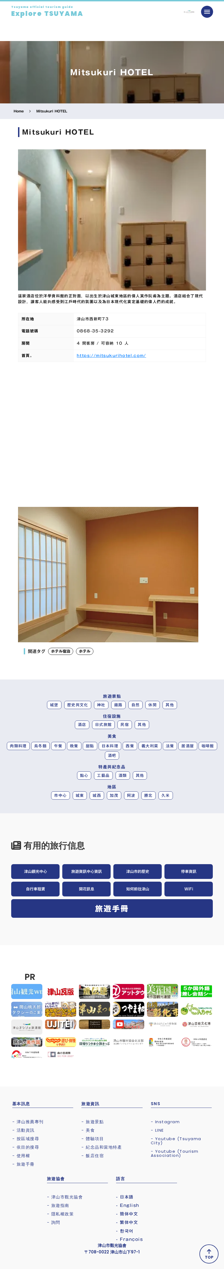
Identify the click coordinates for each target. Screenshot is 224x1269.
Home (19, 111)
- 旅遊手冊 (23, 1164)
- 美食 (88, 1130)
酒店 (82, 724)
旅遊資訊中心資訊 (86, 871)
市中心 (60, 795)
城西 (97, 795)
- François (129, 1239)
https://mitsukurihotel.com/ (111, 355)
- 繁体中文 (127, 1222)
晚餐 (74, 746)
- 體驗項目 (92, 1139)
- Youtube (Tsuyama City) (176, 1141)
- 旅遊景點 (92, 1122)
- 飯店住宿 (92, 1155)
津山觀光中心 (35, 871)
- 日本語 (125, 1197)
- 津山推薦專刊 (28, 1122)
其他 (170, 705)
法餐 (170, 746)
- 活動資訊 (23, 1130)
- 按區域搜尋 (25, 1139)
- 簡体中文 (127, 1214)
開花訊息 (86, 889)
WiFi (188, 889)
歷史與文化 (77, 705)
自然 (135, 705)
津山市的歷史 (137, 871)
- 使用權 (21, 1155)
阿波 (131, 795)
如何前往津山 (137, 889)
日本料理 (110, 746)
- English (127, 1205)
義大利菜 (150, 746)
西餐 (130, 746)
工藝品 (103, 775)
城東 (80, 795)
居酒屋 (187, 746)
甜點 (90, 746)
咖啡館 (208, 746)
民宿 (124, 724)
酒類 (123, 775)
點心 (84, 775)
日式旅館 (103, 724)
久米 (165, 795)
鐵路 (118, 705)
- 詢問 (53, 1222)
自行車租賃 (35, 889)
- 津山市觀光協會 (65, 1197)
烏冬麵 (40, 746)
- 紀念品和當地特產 (101, 1147)
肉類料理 (18, 746)
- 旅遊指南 (58, 1205)
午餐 (58, 746)
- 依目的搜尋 (25, 1147)
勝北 (148, 795)
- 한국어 (125, 1231)
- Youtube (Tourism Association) (175, 1153)
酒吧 (112, 755)
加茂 (114, 795)
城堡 (54, 705)
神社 (101, 705)
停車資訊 (188, 871)
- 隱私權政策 (60, 1214)
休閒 (152, 705)
